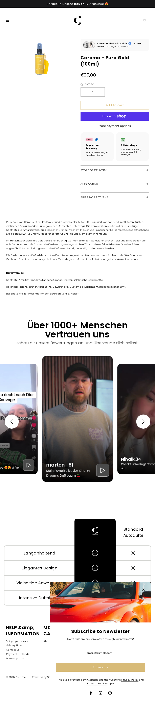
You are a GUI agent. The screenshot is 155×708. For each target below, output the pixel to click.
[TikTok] (110, 692)
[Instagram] (100, 692)
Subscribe (100, 667)
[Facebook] (91, 692)
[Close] (143, 589)
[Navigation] (7, 20)
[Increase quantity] (100, 92)
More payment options (114, 126)
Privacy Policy (129, 679)
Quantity (87, 84)
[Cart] (144, 20)
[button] (12, 422)
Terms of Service (97, 683)
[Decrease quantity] (85, 92)
